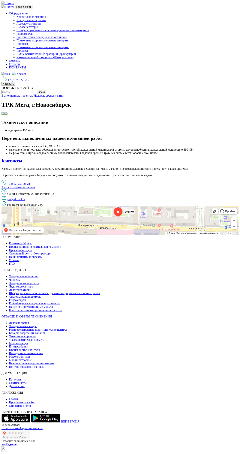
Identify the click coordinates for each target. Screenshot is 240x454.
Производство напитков (24, 349)
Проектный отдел (20, 250)
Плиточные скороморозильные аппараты (42, 40)
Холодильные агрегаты (31, 20)
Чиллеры (22, 43)
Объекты (14, 60)
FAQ (12, 263)
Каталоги (15, 379)
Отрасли (14, 64)
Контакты (12, 160)
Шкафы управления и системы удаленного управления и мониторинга (54, 293)
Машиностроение (20, 360)
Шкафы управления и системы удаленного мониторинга (52, 30)
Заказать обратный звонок (18, 187)
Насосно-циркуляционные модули (31, 306)
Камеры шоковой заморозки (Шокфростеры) (45, 57)
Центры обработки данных (26, 366)
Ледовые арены (19, 322)
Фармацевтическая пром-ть (26, 339)
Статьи (13, 399)
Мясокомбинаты (19, 356)
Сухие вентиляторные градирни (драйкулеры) (46, 54)
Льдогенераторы (27, 27)
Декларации (17, 386)
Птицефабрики (18, 346)
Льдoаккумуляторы (21, 286)
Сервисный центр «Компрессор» (30, 253)
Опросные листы (20, 405)
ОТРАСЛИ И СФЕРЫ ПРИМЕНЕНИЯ (27, 316)
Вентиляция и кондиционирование (31, 363)
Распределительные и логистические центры (38, 329)
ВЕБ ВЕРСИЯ (70, 421)
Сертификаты (18, 382)
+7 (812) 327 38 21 (18, 183)
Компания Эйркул (20, 243)
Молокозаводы (18, 343)
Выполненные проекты (17, 95)
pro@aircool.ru (16, 199)
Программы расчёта (21, 402)
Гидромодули (25, 33)
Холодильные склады (23, 326)
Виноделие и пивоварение (26, 353)
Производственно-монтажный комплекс (35, 246)
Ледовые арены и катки (49, 95)
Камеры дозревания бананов (27, 333)
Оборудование (18, 13)
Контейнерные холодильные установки (41, 37)
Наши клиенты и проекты (25, 256)
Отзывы (14, 260)
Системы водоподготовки (25, 296)
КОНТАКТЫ (17, 67)
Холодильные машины (31, 16)
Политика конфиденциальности (22, 428)
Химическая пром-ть (22, 336)
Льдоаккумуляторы (28, 23)
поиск (41, 92)
